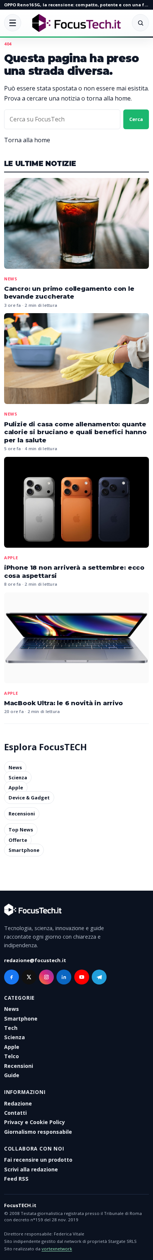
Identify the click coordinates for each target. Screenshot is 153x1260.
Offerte (18, 840)
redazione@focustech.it (35, 960)
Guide (11, 1075)
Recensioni (22, 813)
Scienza (18, 777)
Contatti (15, 1112)
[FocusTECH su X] (29, 977)
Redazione (18, 1103)
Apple (11, 558)
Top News (21, 830)
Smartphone (24, 850)
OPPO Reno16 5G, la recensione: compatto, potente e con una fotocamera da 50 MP (76, 4)
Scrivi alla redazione (31, 1169)
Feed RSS (16, 1178)
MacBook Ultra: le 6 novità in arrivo (63, 703)
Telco (11, 1056)
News (10, 279)
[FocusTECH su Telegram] (99, 977)
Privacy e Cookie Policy (34, 1122)
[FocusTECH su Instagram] (46, 977)
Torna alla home (27, 140)
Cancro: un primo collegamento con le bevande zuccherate (69, 292)
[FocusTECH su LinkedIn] (63, 977)
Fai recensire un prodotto (38, 1159)
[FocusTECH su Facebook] (11, 977)
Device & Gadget (29, 797)
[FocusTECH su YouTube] (81, 977)
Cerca (136, 119)
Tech (10, 1027)
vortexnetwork (57, 1248)
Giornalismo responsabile (38, 1131)
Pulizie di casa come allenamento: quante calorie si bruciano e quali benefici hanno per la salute (75, 432)
